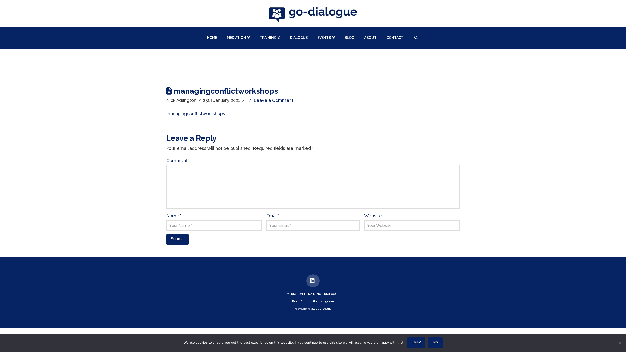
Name (173, 215)
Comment (178, 160)
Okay (416, 342)
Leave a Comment (273, 100)
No (435, 342)
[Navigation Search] (416, 38)
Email (273, 215)
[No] (619, 343)
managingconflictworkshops (195, 113)
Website (373, 215)
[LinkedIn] (313, 280)
